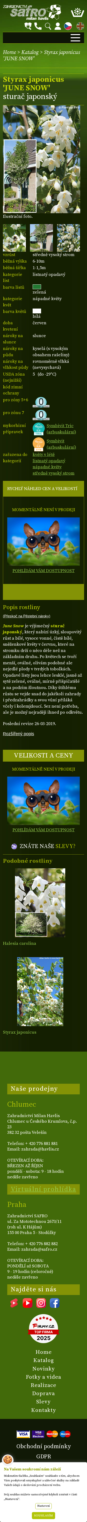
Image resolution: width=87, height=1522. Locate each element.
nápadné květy (47, 467)
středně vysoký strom (53, 473)
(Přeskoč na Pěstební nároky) (26, 616)
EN (79, 25)
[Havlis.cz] (32, 12)
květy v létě (44, 454)
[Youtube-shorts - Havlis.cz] (14, 1306)
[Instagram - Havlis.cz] (41, 1306)
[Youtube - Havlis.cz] (27, 1306)
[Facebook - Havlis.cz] (54, 1306)
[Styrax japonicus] (40, 991)
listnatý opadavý (49, 461)
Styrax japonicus (19, 1032)
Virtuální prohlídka (43, 1189)
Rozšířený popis (18, 733)
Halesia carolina (19, 943)
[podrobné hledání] (28, 26)
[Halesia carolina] (40, 902)
